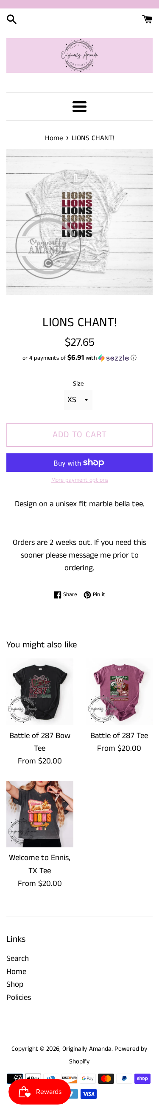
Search (17, 958)
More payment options (79, 480)
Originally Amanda (87, 1048)
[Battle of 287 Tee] (119, 691)
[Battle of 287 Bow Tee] (39, 691)
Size (78, 383)
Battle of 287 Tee (119, 735)
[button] (79, 358)
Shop (14, 984)
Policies (18, 997)
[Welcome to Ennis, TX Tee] (39, 814)
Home (16, 971)
